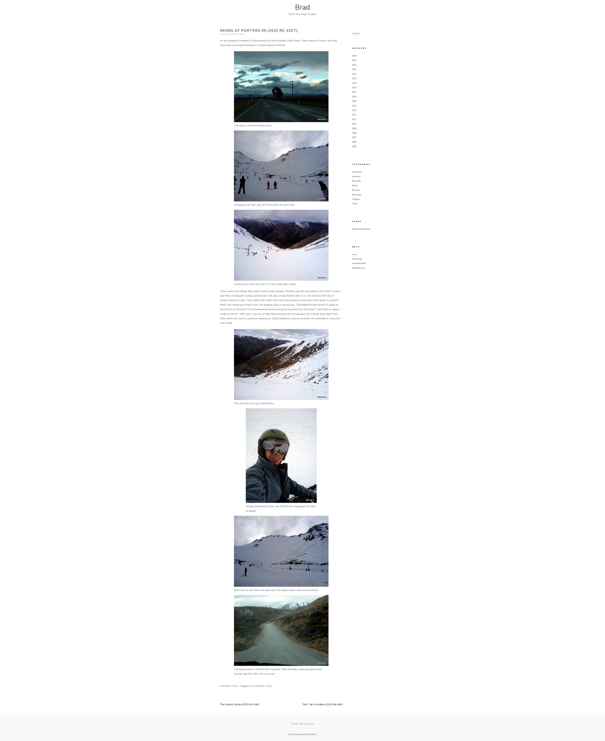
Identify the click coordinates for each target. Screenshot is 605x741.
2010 (354, 124)
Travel (234, 686)
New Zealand (256, 686)
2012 (354, 114)
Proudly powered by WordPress (302, 734)
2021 (354, 74)
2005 (354, 146)
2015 (354, 101)
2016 (354, 96)
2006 (354, 142)
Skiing (268, 686)
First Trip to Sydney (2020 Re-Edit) (323, 704)
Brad (302, 7)
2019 (354, 83)
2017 (354, 92)
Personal (356, 190)
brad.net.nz (309, 724)
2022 (354, 69)
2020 (354, 78)
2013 (354, 110)
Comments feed (359, 263)
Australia (356, 176)
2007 (354, 137)
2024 (354, 60)
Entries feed (357, 259)
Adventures (357, 172)
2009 (354, 128)
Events (355, 185)
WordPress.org (358, 268)
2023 (354, 65)
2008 (354, 133)
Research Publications (361, 229)
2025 (354, 56)
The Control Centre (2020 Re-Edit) (239, 704)
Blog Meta (356, 181)
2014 (354, 105)
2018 (354, 87)
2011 (354, 119)
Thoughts (356, 199)
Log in (354, 254)
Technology (356, 194)
